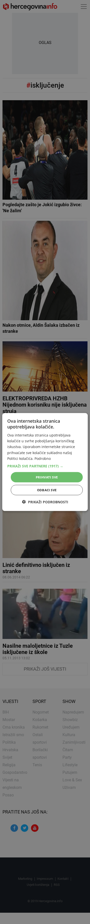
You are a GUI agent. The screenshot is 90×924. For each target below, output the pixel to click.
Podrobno (42, 458)
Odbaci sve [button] (47, 490)
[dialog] (45, 462)
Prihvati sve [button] (47, 477)
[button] (45, 466)
